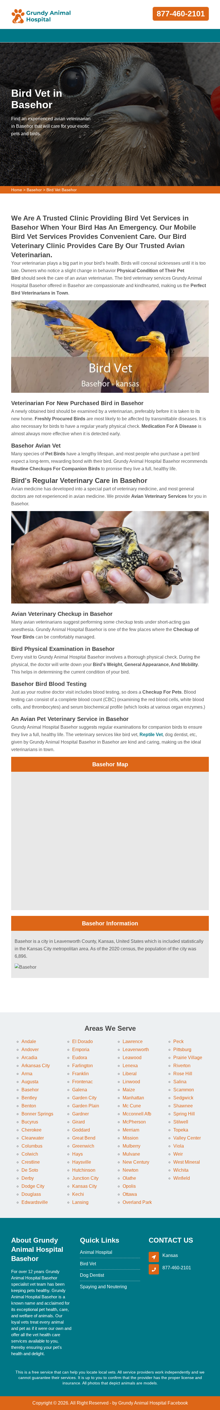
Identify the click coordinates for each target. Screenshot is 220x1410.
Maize (129, 1089)
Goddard (81, 1129)
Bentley (29, 1097)
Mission (130, 1138)
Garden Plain (85, 1105)
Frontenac (82, 1081)
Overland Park (137, 1202)
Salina (179, 1081)
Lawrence (133, 1041)
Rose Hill (182, 1073)
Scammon (183, 1089)
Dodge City (32, 1186)
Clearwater (32, 1138)
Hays (77, 1154)
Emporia (80, 1049)
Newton (130, 1170)
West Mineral (186, 1162)
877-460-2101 (181, 13)
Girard (78, 1121)
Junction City (85, 1178)
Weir (178, 1154)
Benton (28, 1105)
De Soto (29, 1170)
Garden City (84, 1097)
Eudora (79, 1057)
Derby (27, 1178)
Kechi (78, 1194)
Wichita (180, 1170)
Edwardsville (34, 1202)
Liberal (130, 1073)
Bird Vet (88, 1263)
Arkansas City (35, 1065)
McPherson (134, 1121)
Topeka (180, 1129)
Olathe (129, 1178)
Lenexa (130, 1065)
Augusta (29, 1081)
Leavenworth (136, 1049)
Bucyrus (29, 1121)
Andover (30, 1049)
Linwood (131, 1081)
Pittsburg (182, 1049)
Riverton (181, 1065)
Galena (79, 1089)
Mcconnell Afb (137, 1113)
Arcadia (29, 1057)
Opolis (129, 1186)
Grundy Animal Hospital (142, 1403)
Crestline (30, 1162)
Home (16, 189)
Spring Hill (184, 1113)
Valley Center (187, 1138)
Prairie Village (187, 1057)
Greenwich (83, 1146)
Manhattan (133, 1097)
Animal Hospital (96, 1252)
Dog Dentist (92, 1275)
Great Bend (83, 1138)
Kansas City (84, 1186)
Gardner (80, 1113)
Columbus (31, 1146)
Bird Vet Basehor (61, 189)
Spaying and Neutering (103, 1286)
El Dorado (82, 1041)
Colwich (29, 1154)
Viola (178, 1146)
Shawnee (183, 1105)
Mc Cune (132, 1105)
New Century (136, 1162)
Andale (28, 1041)
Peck (178, 1041)
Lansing (80, 1202)
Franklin (80, 1073)
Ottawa (130, 1194)
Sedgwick (183, 1097)
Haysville (81, 1162)
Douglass (31, 1194)
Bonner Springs (37, 1113)
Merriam (131, 1129)
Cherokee (31, 1129)
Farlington (82, 1065)
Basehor (34, 189)
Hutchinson (83, 1170)
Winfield (181, 1178)
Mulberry (131, 1146)
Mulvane (131, 1154)
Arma (26, 1073)
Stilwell (180, 1121)
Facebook (178, 1403)
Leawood (132, 1057)
